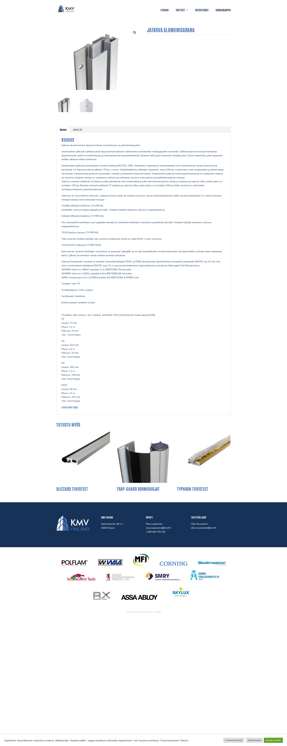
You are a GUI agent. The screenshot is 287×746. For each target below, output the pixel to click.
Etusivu (165, 10)
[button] (135, 33)
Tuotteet (180, 10)
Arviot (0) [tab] (77, 129)
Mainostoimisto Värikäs (149, 612)
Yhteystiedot (202, 10)
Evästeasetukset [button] (233, 740)
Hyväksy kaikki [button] (273, 740)
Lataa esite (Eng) (69, 407)
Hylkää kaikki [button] (254, 740)
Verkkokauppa (223, 10)
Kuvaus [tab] (63, 129)
